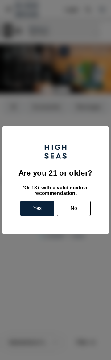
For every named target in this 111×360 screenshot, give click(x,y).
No (74, 208)
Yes (37, 208)
